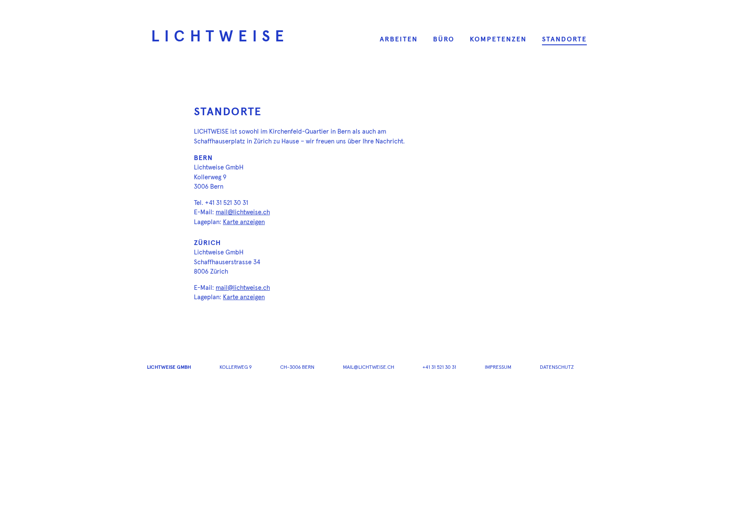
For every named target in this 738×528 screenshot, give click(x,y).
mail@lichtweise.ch (243, 212)
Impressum (498, 367)
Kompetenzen (498, 39)
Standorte (564, 39)
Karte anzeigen (244, 222)
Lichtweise (220, 37)
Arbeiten (399, 39)
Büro (443, 39)
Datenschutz (557, 367)
